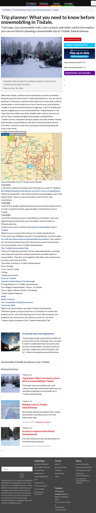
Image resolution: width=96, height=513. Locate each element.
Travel (43, 3)
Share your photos (76, 45)
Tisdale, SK (27, 375)
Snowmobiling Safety (41, 477)
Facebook (12, 475)
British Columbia (60, 467)
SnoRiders (12, 3)
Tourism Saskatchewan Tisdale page (18, 281)
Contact (59, 488)
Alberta (57, 464)
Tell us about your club (83, 470)
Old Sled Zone (39, 473)
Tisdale (55, 10)
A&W (3, 296)
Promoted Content (40, 486)
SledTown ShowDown (41, 464)
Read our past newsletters (38, 493)
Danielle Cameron (43, 422)
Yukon (57, 477)
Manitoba (58, 470)
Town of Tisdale (8, 278)
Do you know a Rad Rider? (84, 467)
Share (69, 3)
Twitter (17, 475)
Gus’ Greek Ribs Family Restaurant (17, 302)
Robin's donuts (8, 299)
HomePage (39, 461)
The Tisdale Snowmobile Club (14, 248)
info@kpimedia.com (61, 494)
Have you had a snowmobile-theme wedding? (82, 481)
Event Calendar (39, 489)
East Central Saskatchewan (38, 10)
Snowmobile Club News (42, 467)
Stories (31, 3)
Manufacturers (39, 483)
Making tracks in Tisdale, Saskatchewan (35, 406)
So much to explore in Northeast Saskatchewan (38, 432)
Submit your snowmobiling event (82, 474)
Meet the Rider (39, 470)
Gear (56, 3)
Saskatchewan (19, 10)
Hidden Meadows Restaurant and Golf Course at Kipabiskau (32, 191)
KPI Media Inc (6, 483)
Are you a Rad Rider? (82, 464)
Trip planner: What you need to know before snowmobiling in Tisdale (41, 379)
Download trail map (72, 39)
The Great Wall (8, 305)
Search (93, 3)
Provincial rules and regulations (38, 333)
